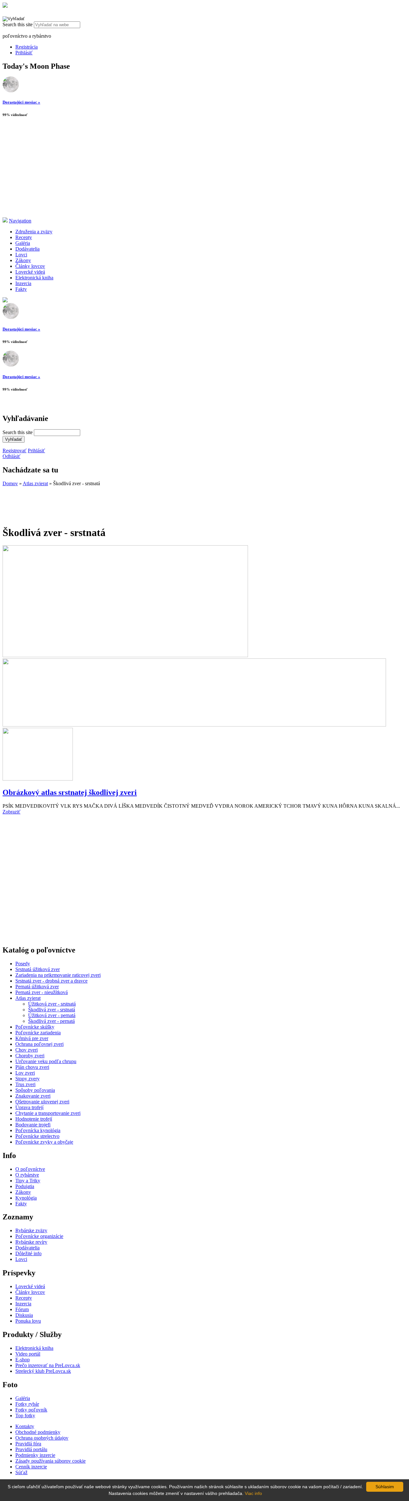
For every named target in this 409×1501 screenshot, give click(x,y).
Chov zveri (26, 1050)
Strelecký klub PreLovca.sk (43, 1371)
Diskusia (24, 1315)
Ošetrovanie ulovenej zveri (42, 1101)
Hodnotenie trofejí (33, 1119)
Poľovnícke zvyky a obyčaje (44, 1142)
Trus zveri (25, 1084)
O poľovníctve (30, 1169)
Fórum (22, 1309)
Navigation (20, 220)
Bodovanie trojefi (32, 1124)
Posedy (22, 963)
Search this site (18, 24)
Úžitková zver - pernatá (51, 1015)
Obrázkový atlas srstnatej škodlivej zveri (70, 792)
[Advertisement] (204, 169)
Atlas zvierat (35, 483)
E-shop (22, 1359)
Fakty (21, 289)
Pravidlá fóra (28, 1443)
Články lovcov (30, 266)
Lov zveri (25, 1073)
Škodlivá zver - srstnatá (51, 1009)
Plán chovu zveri (32, 1067)
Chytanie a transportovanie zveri (48, 1113)
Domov (10, 483)
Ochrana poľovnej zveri (39, 1044)
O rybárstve (27, 1175)
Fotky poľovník (31, 1409)
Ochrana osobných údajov (41, 1438)
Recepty (23, 237)
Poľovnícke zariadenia (38, 1032)
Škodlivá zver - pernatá (51, 1021)
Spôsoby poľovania (35, 1090)
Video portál (27, 1354)
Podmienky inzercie (35, 1455)
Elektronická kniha (34, 277)
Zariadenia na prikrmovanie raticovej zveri (58, 975)
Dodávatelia (27, 249)
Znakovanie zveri (32, 1096)
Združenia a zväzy (33, 231)
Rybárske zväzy (31, 1230)
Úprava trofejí (29, 1107)
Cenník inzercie (31, 1466)
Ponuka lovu (28, 1321)
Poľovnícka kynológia (37, 1130)
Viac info (253, 1493)
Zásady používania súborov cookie (50, 1461)
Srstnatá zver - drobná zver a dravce (51, 981)
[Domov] (5, 6)
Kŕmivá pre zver (31, 1038)
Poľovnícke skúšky (34, 1027)
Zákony (23, 260)
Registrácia (26, 47)
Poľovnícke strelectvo (37, 1136)
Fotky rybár (27, 1404)
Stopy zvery (27, 1078)
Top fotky (25, 1415)
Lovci (21, 254)
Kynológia (26, 1198)
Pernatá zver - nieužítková (41, 992)
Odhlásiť (11, 456)
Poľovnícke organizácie (39, 1236)
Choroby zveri (29, 1055)
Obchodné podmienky (37, 1432)
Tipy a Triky (27, 1180)
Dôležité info (28, 1253)
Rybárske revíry (31, 1242)
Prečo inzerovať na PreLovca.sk (47, 1365)
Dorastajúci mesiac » (21, 102)
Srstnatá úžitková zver (37, 969)
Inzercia (23, 283)
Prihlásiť (24, 52)
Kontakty (24, 1426)
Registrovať (15, 450)
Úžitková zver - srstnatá (52, 1004)
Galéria (22, 243)
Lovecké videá (30, 272)
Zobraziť (11, 811)
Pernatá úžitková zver (37, 986)
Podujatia (24, 1186)
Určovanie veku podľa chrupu (45, 1061)
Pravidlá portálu (31, 1449)
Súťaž (21, 1472)
